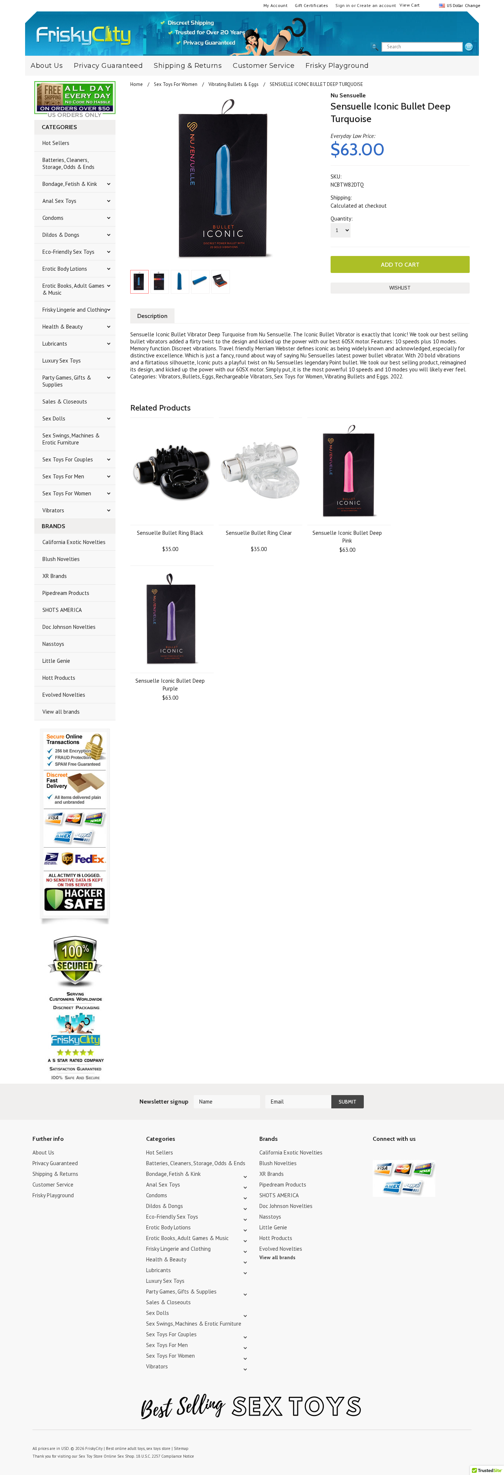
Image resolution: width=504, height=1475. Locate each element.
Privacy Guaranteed (108, 66)
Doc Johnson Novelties (69, 626)
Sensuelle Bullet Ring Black (170, 532)
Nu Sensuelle (348, 95)
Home (136, 84)
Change (472, 5)
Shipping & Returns (188, 66)
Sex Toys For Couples (67, 459)
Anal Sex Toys (59, 200)
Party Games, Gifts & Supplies (66, 381)
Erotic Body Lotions (64, 268)
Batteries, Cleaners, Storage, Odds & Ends (68, 163)
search (469, 47)
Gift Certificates (311, 5)
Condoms (52, 217)
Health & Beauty (62, 326)
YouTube (390, 1153)
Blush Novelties (61, 558)
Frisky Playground (337, 66)
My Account (275, 5)
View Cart (410, 5)
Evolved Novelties (63, 694)
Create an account (376, 5)
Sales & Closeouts (64, 401)
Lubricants (54, 343)
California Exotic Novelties (74, 542)
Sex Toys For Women (66, 493)
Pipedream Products (65, 592)
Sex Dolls (53, 418)
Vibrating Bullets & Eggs (233, 84)
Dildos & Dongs (60, 234)
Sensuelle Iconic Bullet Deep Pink (347, 536)
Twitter (377, 1153)
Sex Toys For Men (63, 476)
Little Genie (56, 660)
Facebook (416, 1153)
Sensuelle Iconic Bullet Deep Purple (170, 684)
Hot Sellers (55, 142)
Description (152, 315)
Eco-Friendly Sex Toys (68, 251)
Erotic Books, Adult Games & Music (73, 289)
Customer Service (263, 66)
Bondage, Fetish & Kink (69, 183)
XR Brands (54, 575)
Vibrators (53, 510)
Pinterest (403, 1153)
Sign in (342, 5)
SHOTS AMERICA (62, 609)
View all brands (61, 711)
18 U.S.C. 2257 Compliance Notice (165, 1456)
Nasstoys (53, 643)
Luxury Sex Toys (61, 360)
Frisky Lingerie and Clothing (74, 309)
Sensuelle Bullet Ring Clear (259, 532)
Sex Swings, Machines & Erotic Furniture (71, 439)
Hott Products (58, 677)
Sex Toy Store (91, 1456)
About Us (47, 66)
